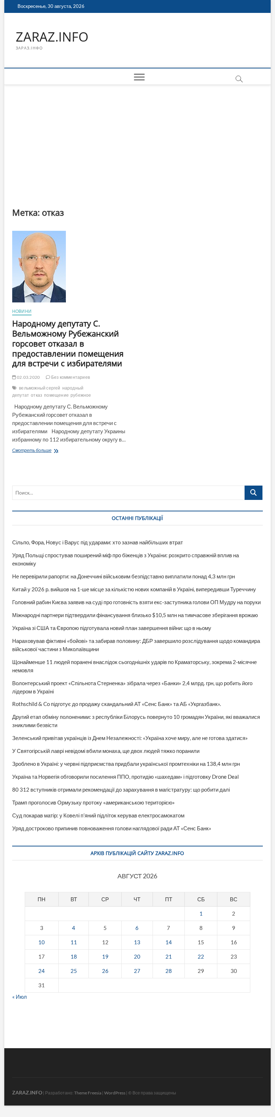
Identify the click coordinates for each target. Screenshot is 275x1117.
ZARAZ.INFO (52, 37)
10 (41, 942)
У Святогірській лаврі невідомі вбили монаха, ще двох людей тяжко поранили (105, 751)
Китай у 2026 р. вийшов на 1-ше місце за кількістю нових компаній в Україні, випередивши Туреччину (134, 589)
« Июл (19, 996)
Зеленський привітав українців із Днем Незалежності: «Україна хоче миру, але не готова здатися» (130, 738)
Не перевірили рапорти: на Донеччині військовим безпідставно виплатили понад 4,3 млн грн (123, 576)
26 (105, 971)
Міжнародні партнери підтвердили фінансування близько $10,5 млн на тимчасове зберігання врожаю (135, 615)
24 (41, 971)
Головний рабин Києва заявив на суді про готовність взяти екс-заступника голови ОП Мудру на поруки (136, 602)
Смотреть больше (49, 451)
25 (74, 971)
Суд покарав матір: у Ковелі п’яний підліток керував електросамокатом (98, 815)
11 (74, 942)
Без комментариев (70, 377)
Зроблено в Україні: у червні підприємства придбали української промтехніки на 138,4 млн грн (126, 763)
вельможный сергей (39, 388)
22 (201, 956)
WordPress (114, 1092)
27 (137, 971)
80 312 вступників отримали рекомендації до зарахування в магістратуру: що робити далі (121, 789)
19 (105, 956)
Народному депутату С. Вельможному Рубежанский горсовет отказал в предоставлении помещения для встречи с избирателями (68, 343)
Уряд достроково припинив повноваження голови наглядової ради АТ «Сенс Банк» (111, 828)
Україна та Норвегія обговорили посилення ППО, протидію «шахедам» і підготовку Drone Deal (125, 776)
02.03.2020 (28, 377)
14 (168, 942)
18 (74, 956)
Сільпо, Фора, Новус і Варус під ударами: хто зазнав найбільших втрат (97, 542)
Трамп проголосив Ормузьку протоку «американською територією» (93, 802)
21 (168, 956)
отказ (36, 395)
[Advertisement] (137, 139)
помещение (56, 395)
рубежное (81, 395)
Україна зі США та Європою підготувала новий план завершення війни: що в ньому (111, 628)
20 (137, 956)
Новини (22, 311)
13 (137, 942)
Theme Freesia (87, 1092)
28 (168, 971)
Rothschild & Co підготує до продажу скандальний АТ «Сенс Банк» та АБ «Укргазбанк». (116, 704)
